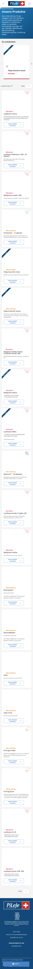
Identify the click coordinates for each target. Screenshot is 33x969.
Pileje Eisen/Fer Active (12, 311)
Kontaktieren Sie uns (16, 937)
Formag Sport (9, 791)
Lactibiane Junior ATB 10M (14, 871)
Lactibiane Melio (10, 432)
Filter (15, 964)
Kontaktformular (16, 946)
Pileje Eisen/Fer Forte (12, 272)
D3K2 (6, 675)
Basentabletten (9, 632)
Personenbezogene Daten (16, 960)
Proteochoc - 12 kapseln (13, 233)
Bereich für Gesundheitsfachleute (16, 934)
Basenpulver (8, 590)
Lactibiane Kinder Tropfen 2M (15, 513)
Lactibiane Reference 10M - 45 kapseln (15, 155)
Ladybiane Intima (10, 114)
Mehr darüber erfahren (12, 124)
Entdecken (11, 73)
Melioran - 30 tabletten (13, 474)
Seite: (23, 86)
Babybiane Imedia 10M (12, 195)
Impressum (5, 960)
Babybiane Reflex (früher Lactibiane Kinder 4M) (13, 353)
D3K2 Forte (8, 713)
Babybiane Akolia (10, 392)
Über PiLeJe (16, 932)
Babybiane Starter (10, 552)
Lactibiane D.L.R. (10, 832)
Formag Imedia (9, 750)
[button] (31, 63)
